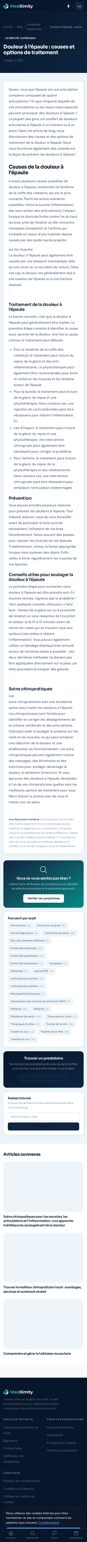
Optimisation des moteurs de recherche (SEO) (40, 1001)
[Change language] (68, 6)
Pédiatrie (19, 1009)
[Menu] (79, 6)
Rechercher (32, 1538)
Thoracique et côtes (61, 1016)
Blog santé (10, 1441)
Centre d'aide (12, 1448)
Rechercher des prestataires (43, 1078)
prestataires (76, 1538)
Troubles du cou (23, 1039)
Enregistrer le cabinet (61, 1443)
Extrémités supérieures (34, 27)
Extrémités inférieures (26, 948)
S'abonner (43, 1126)
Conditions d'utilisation (18, 1489)
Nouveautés (55, 1435)
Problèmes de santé (26, 1016)
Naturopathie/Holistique (27, 993)
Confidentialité (48, 1523)
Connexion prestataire (62, 1450)
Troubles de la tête (54, 1031)
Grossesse (58, 963)
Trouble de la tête (59, 1024)
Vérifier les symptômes (43, 898)
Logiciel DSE (43, 971)
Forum (54, 1538)
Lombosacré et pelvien (27, 978)
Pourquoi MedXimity (60, 1427)
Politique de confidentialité (21, 1481)
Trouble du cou (22, 1031)
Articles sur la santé (51, 925)
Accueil (11, 1538)
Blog (19, 27)
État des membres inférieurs (30, 940)
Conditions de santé (60, 933)
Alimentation (20, 925)
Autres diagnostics (24, 933)
